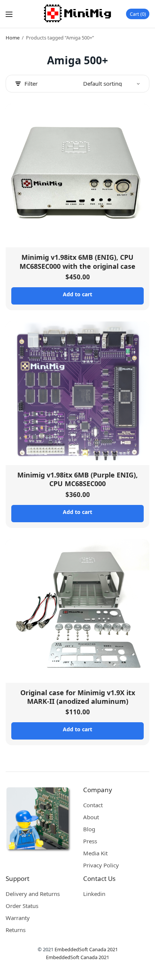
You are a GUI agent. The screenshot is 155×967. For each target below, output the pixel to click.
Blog (89, 829)
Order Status (22, 905)
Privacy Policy (101, 865)
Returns (16, 930)
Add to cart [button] (77, 294)
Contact (93, 805)
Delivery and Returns (33, 893)
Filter (31, 83)
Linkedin (94, 893)
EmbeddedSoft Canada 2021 (86, 949)
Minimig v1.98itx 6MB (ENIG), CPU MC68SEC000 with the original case (77, 261)
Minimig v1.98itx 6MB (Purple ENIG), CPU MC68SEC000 (77, 479)
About (91, 817)
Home (13, 37)
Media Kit (95, 853)
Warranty (18, 918)
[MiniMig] (78, 14)
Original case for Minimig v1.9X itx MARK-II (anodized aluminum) (77, 697)
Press (90, 841)
